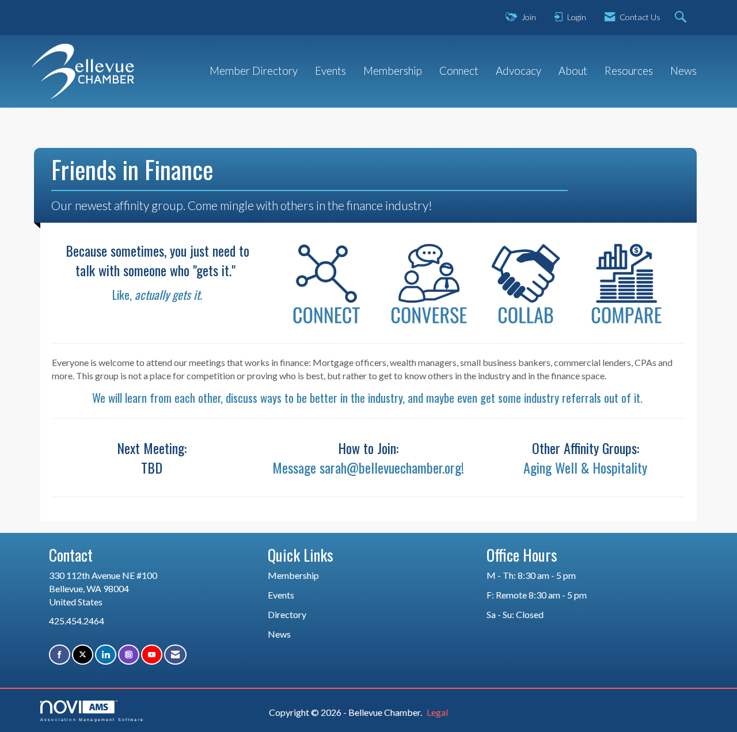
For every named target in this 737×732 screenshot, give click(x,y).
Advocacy (518, 70)
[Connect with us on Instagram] (128, 655)
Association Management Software (92, 719)
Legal (437, 712)
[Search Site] (682, 17)
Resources (629, 70)
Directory (287, 614)
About (573, 70)
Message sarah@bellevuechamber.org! (368, 467)
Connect (458, 70)
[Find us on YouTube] (151, 655)
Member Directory (254, 70)
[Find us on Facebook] (59, 655)
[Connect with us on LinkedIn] (105, 655)
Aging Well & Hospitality (585, 467)
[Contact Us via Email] (175, 655)
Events (330, 70)
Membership (392, 70)
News (683, 70)
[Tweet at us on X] (82, 655)
